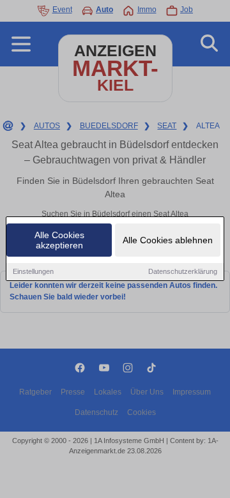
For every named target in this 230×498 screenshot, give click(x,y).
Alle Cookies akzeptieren (59, 240)
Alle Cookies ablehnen (168, 240)
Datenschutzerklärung (182, 271)
